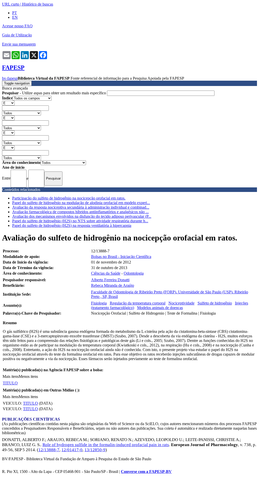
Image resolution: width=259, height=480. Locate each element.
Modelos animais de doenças (160, 308)
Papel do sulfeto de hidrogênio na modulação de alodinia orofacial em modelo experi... (81, 203)
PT (14, 13)
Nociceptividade (181, 303)
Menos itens (28, 376)
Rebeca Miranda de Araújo (112, 285)
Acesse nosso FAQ (17, 26)
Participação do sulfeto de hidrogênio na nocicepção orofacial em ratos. (68, 198)
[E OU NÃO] (8, 103)
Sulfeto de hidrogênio (215, 303)
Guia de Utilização (17, 35)
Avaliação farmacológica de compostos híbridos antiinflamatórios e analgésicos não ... (80, 212)
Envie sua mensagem (19, 44)
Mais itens (11, 376)
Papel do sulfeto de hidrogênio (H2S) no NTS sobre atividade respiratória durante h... (80, 221)
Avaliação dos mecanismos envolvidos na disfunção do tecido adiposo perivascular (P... (81, 216)
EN (15, 17)
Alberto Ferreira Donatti (110, 280)
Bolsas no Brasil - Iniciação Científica (121, 256)
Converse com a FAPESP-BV (146, 471)
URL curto (10, 4)
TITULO (10, 383)
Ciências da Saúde (105, 273)
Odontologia (134, 273)
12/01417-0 (71, 449)
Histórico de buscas (37, 4)
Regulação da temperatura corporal (137, 303)
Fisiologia (99, 303)
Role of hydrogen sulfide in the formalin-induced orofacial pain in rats (105, 444)
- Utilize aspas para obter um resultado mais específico (54, 93)
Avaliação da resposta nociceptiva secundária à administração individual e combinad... (80, 207)
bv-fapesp (10, 78)
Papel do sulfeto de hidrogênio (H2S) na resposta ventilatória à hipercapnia (71, 225)
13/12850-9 (94, 449)
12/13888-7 (48, 449)
